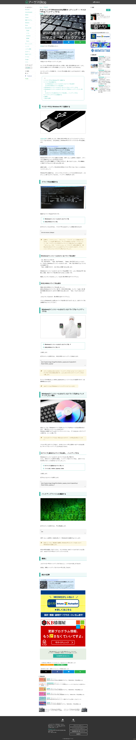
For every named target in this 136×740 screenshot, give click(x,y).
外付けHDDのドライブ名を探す (55, 85)
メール (27, 33)
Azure (26, 25)
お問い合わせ (96, 2)
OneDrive (27, 35)
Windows (27, 22)
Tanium (26, 17)
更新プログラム (28, 20)
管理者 (27, 38)
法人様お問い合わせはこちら (63, 655)
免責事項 (78, 734)
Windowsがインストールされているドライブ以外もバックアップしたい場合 (63, 90)
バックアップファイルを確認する (53, 94)
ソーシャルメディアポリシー (78, 728)
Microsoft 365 (28, 27)
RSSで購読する (47, 664)
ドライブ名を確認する (50, 82)
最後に (46, 96)
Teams (27, 41)
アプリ (26, 62)
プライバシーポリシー (78, 725)
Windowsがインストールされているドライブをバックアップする (61, 87)
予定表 (27, 30)
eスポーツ (27, 51)
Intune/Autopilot (28, 12)
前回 (41, 46)
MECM (26, 14)
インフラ (27, 46)
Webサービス (28, 54)
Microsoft (27, 9)
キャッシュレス (28, 43)
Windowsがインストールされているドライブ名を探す (61, 83)
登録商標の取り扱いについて (78, 731)
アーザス (27, 56)
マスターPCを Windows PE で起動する (55, 80)
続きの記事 (48, 98)
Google (26, 59)
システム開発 (28, 49)
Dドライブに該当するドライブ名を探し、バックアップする (62, 93)
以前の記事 (43, 138)
